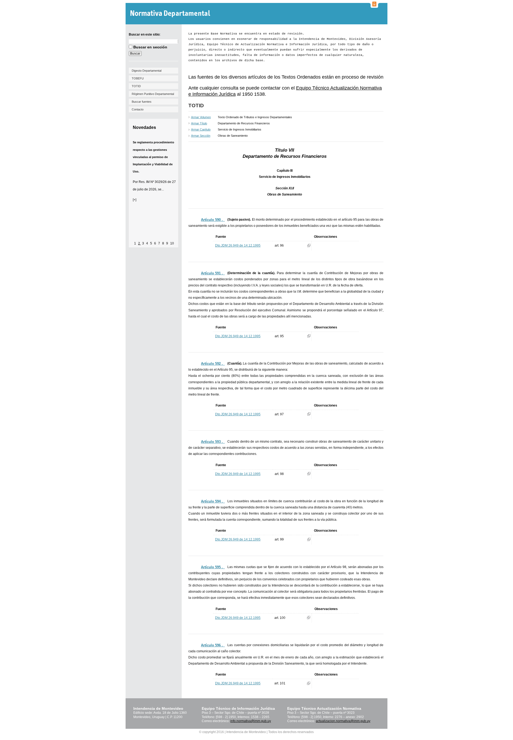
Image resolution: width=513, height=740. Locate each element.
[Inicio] (171, 14)
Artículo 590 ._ (213, 220)
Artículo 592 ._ (213, 364)
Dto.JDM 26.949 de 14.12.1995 (238, 245)
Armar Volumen (201, 117)
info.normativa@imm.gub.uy (250, 721)
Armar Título (199, 123)
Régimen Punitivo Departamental (153, 93)
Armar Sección (200, 135)
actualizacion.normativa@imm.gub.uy (343, 721)
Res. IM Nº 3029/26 (153, 182)
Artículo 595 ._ (213, 567)
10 (172, 243)
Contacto (137, 109)
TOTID (136, 86)
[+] (134, 200)
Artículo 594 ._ (213, 501)
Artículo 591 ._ (213, 273)
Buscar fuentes (141, 101)
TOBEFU (138, 78)
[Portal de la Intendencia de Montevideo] (374, 6)
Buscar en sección (150, 47)
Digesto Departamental (146, 70)
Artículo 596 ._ (213, 645)
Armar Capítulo (201, 129)
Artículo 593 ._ (213, 442)
